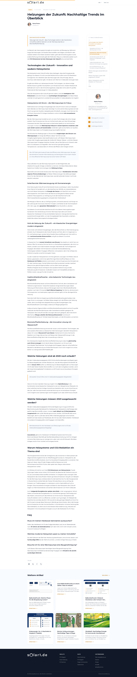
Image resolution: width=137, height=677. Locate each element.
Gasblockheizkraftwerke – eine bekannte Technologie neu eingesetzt (98, 63)
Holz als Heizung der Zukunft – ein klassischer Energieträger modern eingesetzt (97, 58)
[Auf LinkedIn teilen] (29, 564)
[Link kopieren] (41, 564)
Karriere (97, 659)
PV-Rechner (63, 662)
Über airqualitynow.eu (100, 657)
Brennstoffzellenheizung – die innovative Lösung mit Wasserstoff (97, 67)
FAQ (90, 86)
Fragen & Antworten (82, 662)
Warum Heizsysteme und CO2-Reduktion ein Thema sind (96, 81)
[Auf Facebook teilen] (37, 564)
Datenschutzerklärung (104, 673)
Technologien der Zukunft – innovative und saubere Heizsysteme (96, 44)
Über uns (106, 2)
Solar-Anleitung (63, 659)
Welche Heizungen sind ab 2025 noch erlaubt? (98, 71)
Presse (97, 662)
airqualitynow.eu (99, 667)
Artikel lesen (32, 608)
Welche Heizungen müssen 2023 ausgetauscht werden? (97, 76)
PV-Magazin (63, 657)
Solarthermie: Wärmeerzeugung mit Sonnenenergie (98, 53)
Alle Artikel (105, 575)
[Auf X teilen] (33, 564)
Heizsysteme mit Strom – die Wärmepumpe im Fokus (96, 49)
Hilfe (99, 2)
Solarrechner (80, 664)
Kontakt (97, 664)
